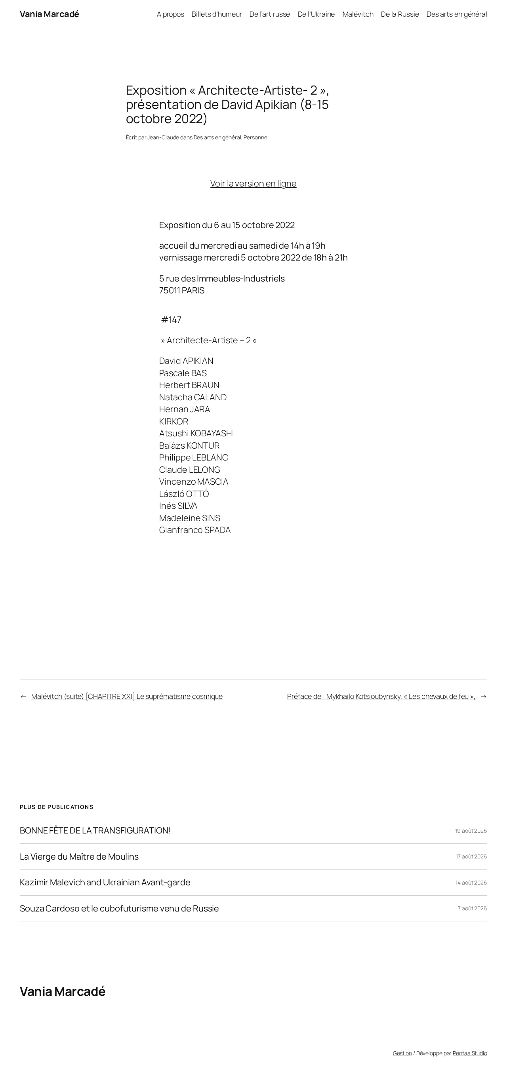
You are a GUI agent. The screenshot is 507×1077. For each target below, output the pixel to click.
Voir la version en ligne (253, 183)
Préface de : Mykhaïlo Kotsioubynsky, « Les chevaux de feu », (381, 696)
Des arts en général (217, 137)
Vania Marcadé (49, 14)
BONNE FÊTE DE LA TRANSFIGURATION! (95, 830)
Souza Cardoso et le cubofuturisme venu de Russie (119, 908)
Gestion (402, 1053)
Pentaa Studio (470, 1053)
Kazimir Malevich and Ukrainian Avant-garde (105, 882)
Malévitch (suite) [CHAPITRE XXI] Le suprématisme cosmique (127, 696)
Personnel (256, 137)
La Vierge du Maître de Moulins (79, 856)
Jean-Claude (163, 137)
